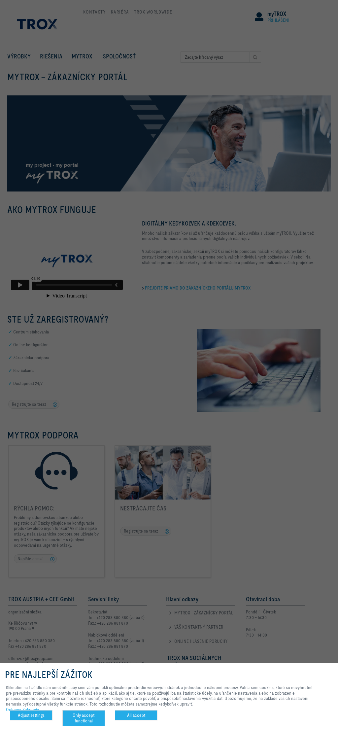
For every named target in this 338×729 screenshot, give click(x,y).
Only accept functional (83, 717)
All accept (136, 715)
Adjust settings (31, 715)
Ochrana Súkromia (22, 709)
